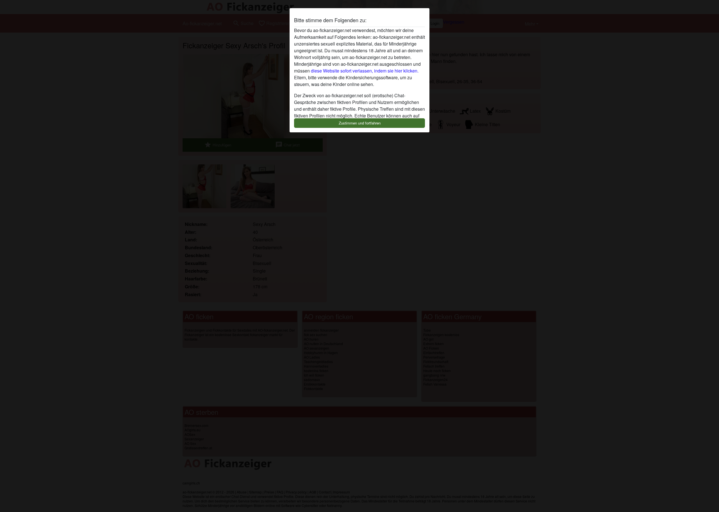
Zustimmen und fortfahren (360, 123)
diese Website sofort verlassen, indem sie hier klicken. (364, 70)
